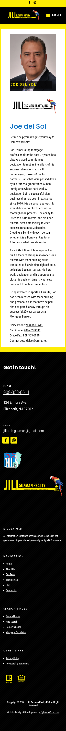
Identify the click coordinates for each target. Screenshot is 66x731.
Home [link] (9, 563)
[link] (23, 15)
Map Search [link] (11, 621)
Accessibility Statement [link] (17, 663)
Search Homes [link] (13, 616)
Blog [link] (8, 585)
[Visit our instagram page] (35, 3)
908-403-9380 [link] (32, 330)
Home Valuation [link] (13, 626)
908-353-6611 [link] (34, 325)
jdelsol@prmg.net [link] (36, 340)
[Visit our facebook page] (29, 3)
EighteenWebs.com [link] (49, 712)
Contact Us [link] (11, 590)
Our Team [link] (10, 574)
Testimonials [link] (12, 579)
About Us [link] (10, 569)
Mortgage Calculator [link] (16, 632)
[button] (52, 17)
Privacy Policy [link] (12, 658)
